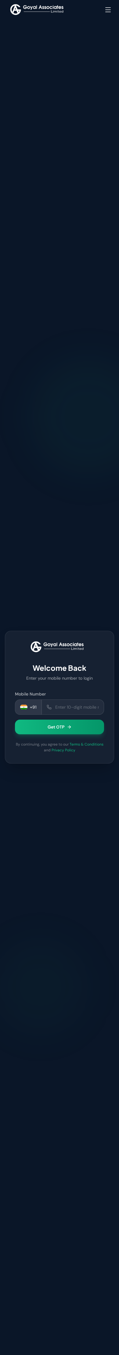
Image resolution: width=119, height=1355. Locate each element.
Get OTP (56, 727)
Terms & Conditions (86, 744)
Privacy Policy (63, 750)
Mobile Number (30, 694)
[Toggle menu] (108, 10)
